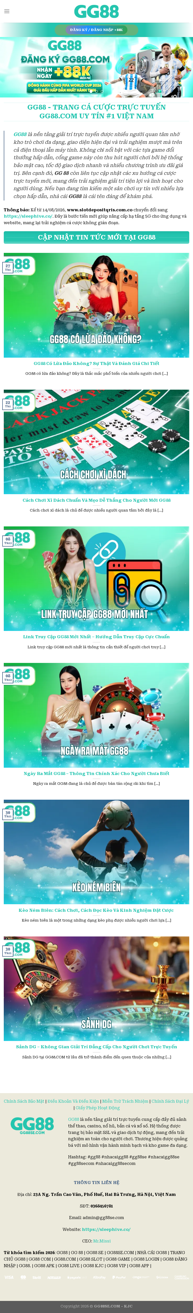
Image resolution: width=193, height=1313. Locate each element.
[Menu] (7, 11)
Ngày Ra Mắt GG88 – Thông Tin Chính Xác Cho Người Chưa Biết (96, 773)
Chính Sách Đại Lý (170, 1101)
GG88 (73, 1119)
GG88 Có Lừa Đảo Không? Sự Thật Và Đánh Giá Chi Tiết (96, 363)
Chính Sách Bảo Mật (24, 1101)
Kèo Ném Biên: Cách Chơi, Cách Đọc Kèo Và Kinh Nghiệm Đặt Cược (97, 910)
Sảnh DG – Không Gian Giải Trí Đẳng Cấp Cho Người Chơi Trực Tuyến (96, 1047)
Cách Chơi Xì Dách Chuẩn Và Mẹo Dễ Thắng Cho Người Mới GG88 (96, 500)
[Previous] (10, 67)
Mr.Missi (102, 1241)
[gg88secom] (96, 11)
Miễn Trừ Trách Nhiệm (125, 1101)
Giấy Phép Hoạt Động (98, 1107)
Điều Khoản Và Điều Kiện (73, 1101)
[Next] (182, 67)
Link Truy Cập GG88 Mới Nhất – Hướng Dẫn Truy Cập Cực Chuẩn (96, 636)
